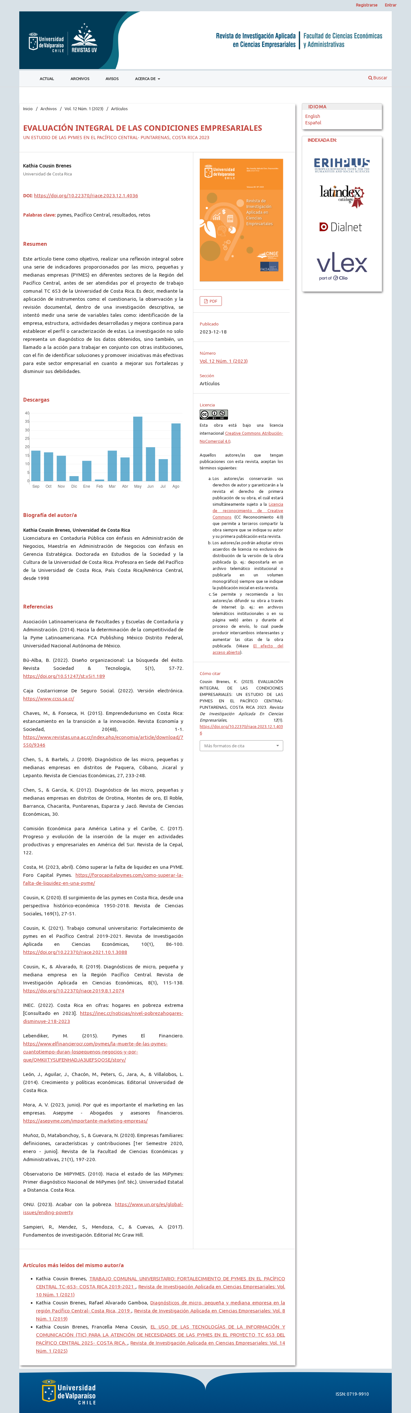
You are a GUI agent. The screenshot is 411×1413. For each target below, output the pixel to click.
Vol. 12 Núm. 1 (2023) (84, 108)
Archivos (80, 78)
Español (313, 122)
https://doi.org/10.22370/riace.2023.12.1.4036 (86, 195)
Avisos (112, 78)
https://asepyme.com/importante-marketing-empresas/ (85, 1121)
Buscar (379, 77)
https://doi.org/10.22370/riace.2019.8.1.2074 (73, 990)
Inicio (28, 108)
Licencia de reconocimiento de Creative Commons (248, 510)
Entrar (391, 5)
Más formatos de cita (224, 746)
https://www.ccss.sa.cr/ (48, 698)
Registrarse (367, 5)
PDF (213, 301)
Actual (47, 78)
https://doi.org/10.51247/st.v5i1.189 (64, 676)
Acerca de (146, 78)
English (312, 116)
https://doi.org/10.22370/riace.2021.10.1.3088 (75, 952)
